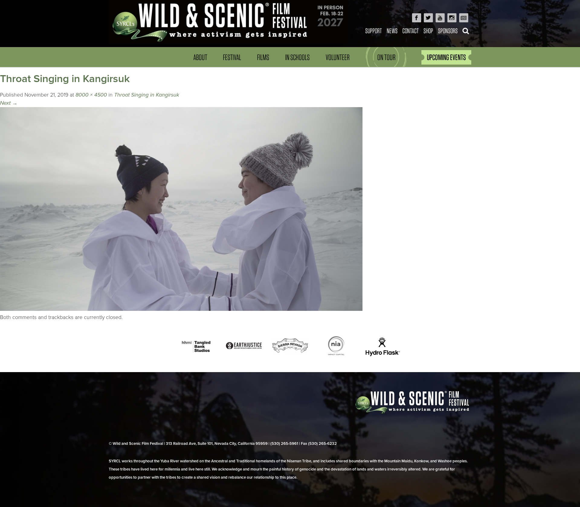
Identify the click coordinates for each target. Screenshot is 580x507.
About (200, 57)
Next (9, 103)
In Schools (297, 57)
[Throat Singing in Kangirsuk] (181, 309)
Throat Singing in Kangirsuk (146, 95)
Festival (232, 57)
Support (373, 31)
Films (263, 57)
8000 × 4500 (91, 95)
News (392, 31)
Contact (410, 31)
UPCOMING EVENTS (446, 57)
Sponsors (448, 31)
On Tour (386, 57)
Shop (428, 31)
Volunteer (338, 57)
